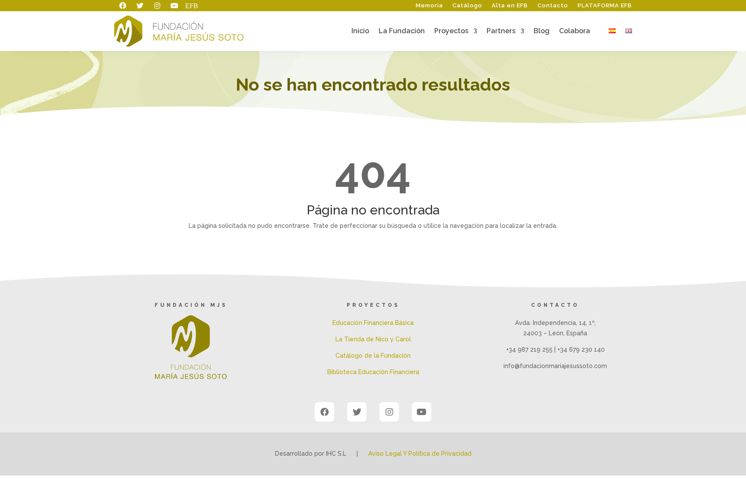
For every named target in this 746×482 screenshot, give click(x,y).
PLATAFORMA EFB (605, 6)
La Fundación (402, 31)
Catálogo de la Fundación (373, 355)
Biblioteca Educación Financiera (373, 372)
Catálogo (467, 6)
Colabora (574, 31)
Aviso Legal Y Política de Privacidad (419, 453)
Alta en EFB (510, 6)
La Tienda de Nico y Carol (373, 339)
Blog (542, 31)
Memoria (429, 6)
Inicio (360, 31)
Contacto (552, 6)
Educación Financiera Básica (373, 322)
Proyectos (451, 31)
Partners (501, 31)
